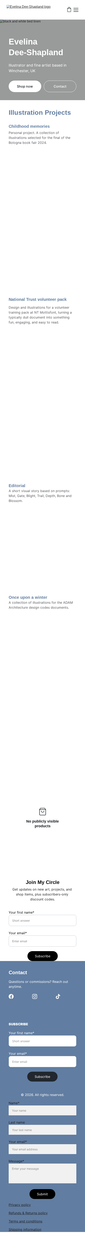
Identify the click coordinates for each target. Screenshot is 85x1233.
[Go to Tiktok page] (57, 996)
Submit (42, 1194)
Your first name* (21, 912)
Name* (14, 1103)
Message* (16, 1161)
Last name (17, 1122)
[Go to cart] (69, 10)
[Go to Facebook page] (11, 996)
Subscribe (42, 956)
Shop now (25, 86)
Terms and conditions (25, 1221)
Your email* (18, 933)
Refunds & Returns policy (28, 1213)
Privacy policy (20, 1205)
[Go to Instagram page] (34, 996)
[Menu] (75, 10)
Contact (60, 86)
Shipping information (25, 1229)
